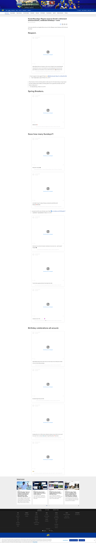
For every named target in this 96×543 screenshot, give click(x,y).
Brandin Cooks (43, 71)
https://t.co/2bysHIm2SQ (61, 76)
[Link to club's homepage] (3, 10)
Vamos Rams (36, 517)
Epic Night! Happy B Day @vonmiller (38, 398)
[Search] (77, 10)
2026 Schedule (27, 514)
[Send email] (64, 24)
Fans (56, 522)
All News (36, 514)
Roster (18, 514)
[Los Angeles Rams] (48, 535)
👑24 (33, 471)
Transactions (18, 524)
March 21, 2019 (48, 212)
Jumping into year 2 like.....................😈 (39, 318)
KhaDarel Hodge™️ (43, 320)
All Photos (56, 514)
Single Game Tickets (67, 517)
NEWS (36, 512)
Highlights (46, 519)
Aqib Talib (43, 400)
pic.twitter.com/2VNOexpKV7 (58, 211)
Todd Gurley (43, 126)
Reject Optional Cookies (73, 540)
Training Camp (36, 524)
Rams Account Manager (67, 514)
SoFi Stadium (56, 524)
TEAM (18, 512)
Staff (18, 519)
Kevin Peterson (42, 437)
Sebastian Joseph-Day (42, 473)
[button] (46, 505)
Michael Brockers (43, 206)
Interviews (46, 517)
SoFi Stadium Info (77, 514)
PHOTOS (56, 512)
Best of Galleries (56, 517)
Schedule (26, 512)
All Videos (46, 514)
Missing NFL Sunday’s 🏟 (37, 167)
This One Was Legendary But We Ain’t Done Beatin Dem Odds (42, 283)
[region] (48, 540)
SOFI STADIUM (77, 512)
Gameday (56, 519)
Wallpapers (56, 527)
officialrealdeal (45, 249)
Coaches (18, 517)
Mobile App (36, 519)
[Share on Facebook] (60, 24)
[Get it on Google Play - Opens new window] (51, 531)
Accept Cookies (81, 540)
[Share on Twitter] (62, 24)
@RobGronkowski (51, 76)
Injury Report (18, 522)
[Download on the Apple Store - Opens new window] (44, 531)
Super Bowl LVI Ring (36, 522)
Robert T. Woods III (43, 169)
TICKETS (67, 512)
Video (47, 512)
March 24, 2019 (42, 86)
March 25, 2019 (46, 77)
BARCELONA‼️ (35, 124)
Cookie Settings (65, 540)
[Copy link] (66, 24)
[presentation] (78, 505)
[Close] (94, 540)
